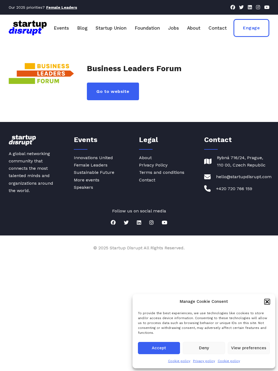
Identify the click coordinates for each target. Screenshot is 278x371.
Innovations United (93, 157)
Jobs (173, 28)
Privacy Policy (153, 165)
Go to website (112, 91)
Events (61, 28)
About (193, 28)
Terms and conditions (161, 172)
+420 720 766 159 (234, 188)
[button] (267, 301)
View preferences (248, 347)
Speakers (83, 187)
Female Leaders (91, 165)
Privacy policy (204, 361)
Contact (217, 28)
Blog (82, 28)
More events (86, 180)
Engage (251, 27)
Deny (204, 347)
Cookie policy (179, 361)
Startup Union (111, 28)
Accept (159, 347)
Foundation (147, 28)
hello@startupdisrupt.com (243, 176)
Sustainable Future (94, 172)
